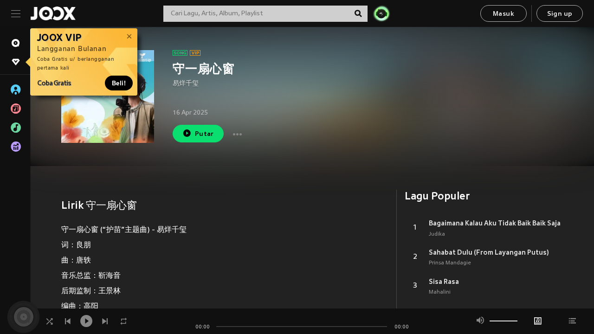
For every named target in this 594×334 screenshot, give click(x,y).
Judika (437, 234)
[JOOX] (53, 13)
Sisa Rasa (444, 281)
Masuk (503, 14)
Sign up (560, 14)
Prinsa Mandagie (450, 263)
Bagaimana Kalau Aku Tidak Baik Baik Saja (495, 223)
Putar (204, 134)
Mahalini (440, 292)
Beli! (119, 83)
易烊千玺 (186, 83)
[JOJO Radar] (381, 13)
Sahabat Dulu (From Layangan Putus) (489, 252)
